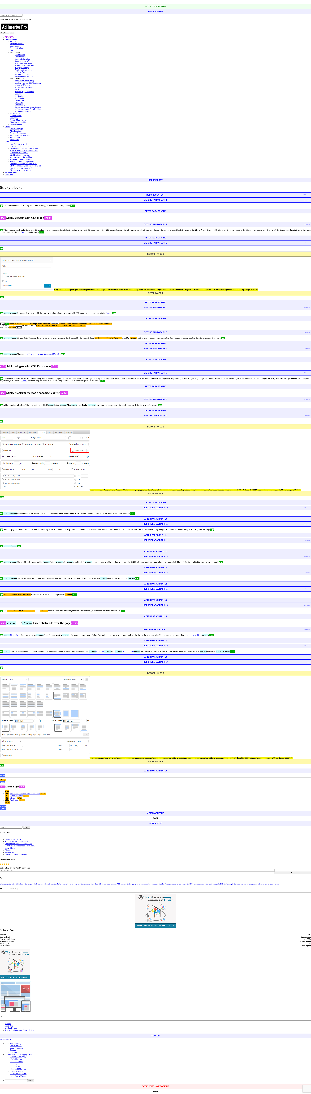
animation (40, 884)
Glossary (13, 50)
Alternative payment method (20, 170)
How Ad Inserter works (19, 144)
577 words (306, 195)
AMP (35, 884)
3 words (307, 589)
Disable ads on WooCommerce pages (24, 148)
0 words (307, 243)
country (114, 884)
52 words (307, 524)
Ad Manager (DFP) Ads (24, 87)
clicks (92, 884)
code (110, 884)
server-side (244, 884)
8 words (307, 348)
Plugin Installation (17, 44)
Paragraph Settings (22, 68)
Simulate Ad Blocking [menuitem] (19, 1076)
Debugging (14, 118)
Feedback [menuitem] (13, 1052)
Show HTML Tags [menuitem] (18, 1069)
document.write (156, 884)
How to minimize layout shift (21, 168)
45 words (307, 629)
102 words (306, 373)
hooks (187, 884)
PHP (221, 884)
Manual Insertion (16, 796)
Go (292, 873)
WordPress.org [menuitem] (15, 1044)
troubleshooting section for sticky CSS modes (43, 354)
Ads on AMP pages (22, 85)
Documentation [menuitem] (16, 1046)
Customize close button (19, 153)
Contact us (9, 175)
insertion (203, 884)
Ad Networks (15, 113)
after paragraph (29, 884)
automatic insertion (50, 884)
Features (13, 41)
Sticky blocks (15, 137)
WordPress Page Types (23, 70)
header (179, 884)
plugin (233, 884)
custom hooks (125, 884)
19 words (307, 605)
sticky (262, 884)
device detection (141, 884)
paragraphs (216, 884)
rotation (238, 884)
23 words (307, 307)
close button (105, 884)
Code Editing (20, 55)
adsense (21, 884)
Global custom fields (18, 122)
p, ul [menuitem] (18, 1066)
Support (8, 1024)
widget (271, 884)
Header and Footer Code (24, 65)
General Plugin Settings (24, 76)
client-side (98, 884)
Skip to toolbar (5, 1039)
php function (227, 884)
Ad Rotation (19, 96)
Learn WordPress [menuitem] (16, 1048)
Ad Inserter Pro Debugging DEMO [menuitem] (20, 1054)
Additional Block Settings (24, 81)
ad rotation (12, 884)
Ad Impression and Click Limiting (28, 109)
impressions (197, 884)
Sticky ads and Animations (20, 135)
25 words (307, 572)
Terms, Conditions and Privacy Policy (19, 1030)
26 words (307, 507)
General (24, 232)
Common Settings (16, 48)
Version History (11, 172)
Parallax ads (14, 140)
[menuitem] (158, 1080)
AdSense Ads (20, 72)
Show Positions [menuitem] (17, 1062)
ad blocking (4, 884)
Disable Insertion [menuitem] (17, 1071)
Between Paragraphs (18, 133)
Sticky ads (14, 635)
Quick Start (14, 46)
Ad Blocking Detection (23, 111)
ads (17, 884)
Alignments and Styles (23, 63)
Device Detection (21, 100)
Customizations (16, 116)
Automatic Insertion (22, 59)
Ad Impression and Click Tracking (28, 107)
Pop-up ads (100, 651)
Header (109, 313)
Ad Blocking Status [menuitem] (18, 1074)
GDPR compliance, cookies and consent (25, 166)
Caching (18, 94)
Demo (7, 127)
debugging (132, 884)
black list (83, 884)
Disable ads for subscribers (20, 155)
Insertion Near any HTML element (28, 83)
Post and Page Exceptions (24, 92)
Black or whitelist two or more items (24, 151)
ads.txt (17, 89)
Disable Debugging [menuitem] (18, 1057)
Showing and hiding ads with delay (23, 164)
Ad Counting (20, 98)
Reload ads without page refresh (22, 161)
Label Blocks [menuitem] (16, 1059)
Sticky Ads (19, 103)
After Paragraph (16, 131)
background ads (128, 651)
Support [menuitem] (13, 1050)
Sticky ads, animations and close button (25, 794)
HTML (191, 884)
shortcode (257, 884)
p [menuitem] (16, 1064)
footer (167, 884)
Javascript (209, 884)
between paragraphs (74, 884)
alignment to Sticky (194, 635)
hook (183, 884)
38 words (307, 332)
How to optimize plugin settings (22, 146)
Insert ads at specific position (21, 157)
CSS (118, 884)
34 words (307, 645)
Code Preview (20, 57)
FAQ (7, 142)
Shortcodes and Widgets (24, 61)
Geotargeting (20, 105)
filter (162, 884)
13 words (307, 200)
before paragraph (62, 884)
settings (251, 884)
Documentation (11, 39)
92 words (307, 224)
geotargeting (172, 884)
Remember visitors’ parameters (21, 159)
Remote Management (18, 120)
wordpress (276, 884)
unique (267, 884)
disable (148, 884)
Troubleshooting (16, 124)
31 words (307, 399)
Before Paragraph (16, 129)
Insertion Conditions (22, 74)
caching (88, 884)
